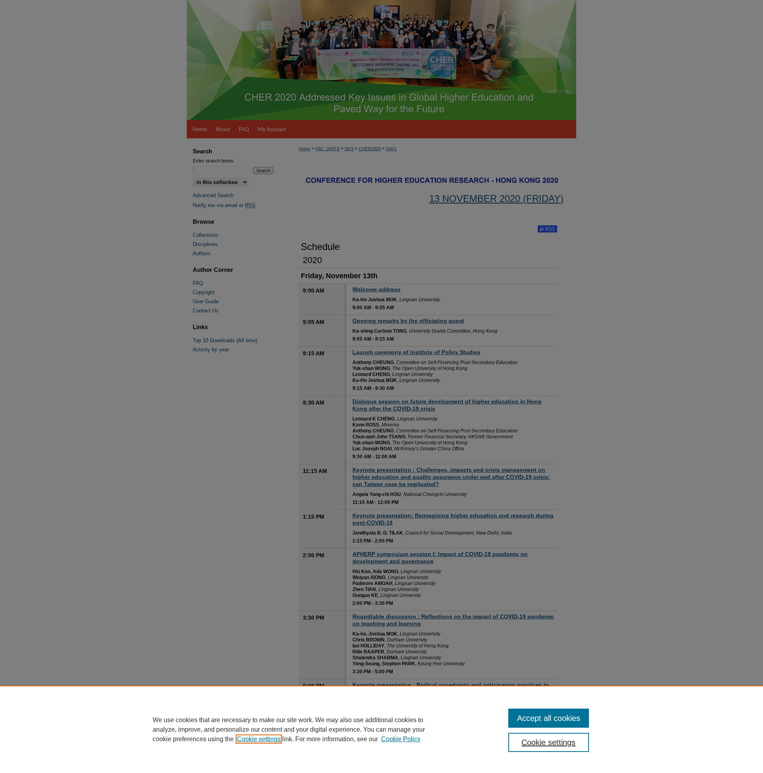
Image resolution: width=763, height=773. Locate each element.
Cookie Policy (400, 739)
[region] (381, 729)
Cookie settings (259, 739)
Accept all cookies (548, 718)
